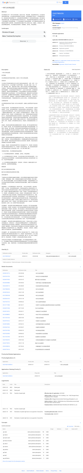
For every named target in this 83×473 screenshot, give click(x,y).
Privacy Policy (54, 470)
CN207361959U (6, 330)
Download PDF (58, 19)
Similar (76, 19)
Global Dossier (68, 64)
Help (60, 470)
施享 (58, 25)
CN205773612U (6, 349)
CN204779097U (6, 343)
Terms (47, 470)
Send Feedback (30, 470)
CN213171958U (6, 305)
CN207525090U (6, 333)
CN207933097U (6, 339)
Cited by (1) (57, 60)
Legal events (64, 60)
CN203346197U (6, 298)
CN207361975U (6, 276)
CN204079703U (6, 279)
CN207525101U (6, 301)
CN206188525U (6, 346)
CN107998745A (6, 256)
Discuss (74, 64)
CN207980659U (6, 289)
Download (70, 426)
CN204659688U (6, 282)
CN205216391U (6, 311)
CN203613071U (6, 273)
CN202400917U (6, 286)
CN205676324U (6, 292)
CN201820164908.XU (7, 364)
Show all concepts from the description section (14, 461)
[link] (5, 432)
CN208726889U (6, 324)
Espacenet (61, 64)
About (23, 470)
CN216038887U (6, 314)
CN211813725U (6, 317)
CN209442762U (6, 327)
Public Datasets (40, 470)
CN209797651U (6, 320)
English (62, 23)
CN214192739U (6, 336)
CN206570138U (6, 308)
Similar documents (71, 60)
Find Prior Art (68, 19)
